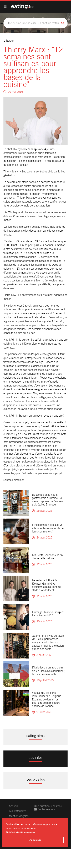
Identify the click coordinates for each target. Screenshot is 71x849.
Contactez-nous (46, 809)
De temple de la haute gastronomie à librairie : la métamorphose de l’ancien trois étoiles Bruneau (47, 499)
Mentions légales (18, 816)
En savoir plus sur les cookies (20, 832)
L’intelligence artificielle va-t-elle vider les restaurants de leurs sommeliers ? (48, 528)
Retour (10, 40)
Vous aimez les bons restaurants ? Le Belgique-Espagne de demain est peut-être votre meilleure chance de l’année (47, 699)
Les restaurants (17, 811)
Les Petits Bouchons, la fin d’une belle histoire (47, 556)
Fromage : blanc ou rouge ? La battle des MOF (47, 614)
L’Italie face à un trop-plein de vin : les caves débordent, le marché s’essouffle (48, 671)
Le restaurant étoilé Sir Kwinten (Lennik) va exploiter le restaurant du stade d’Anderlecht (46, 585)
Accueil (13, 806)
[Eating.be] (22, 6)
